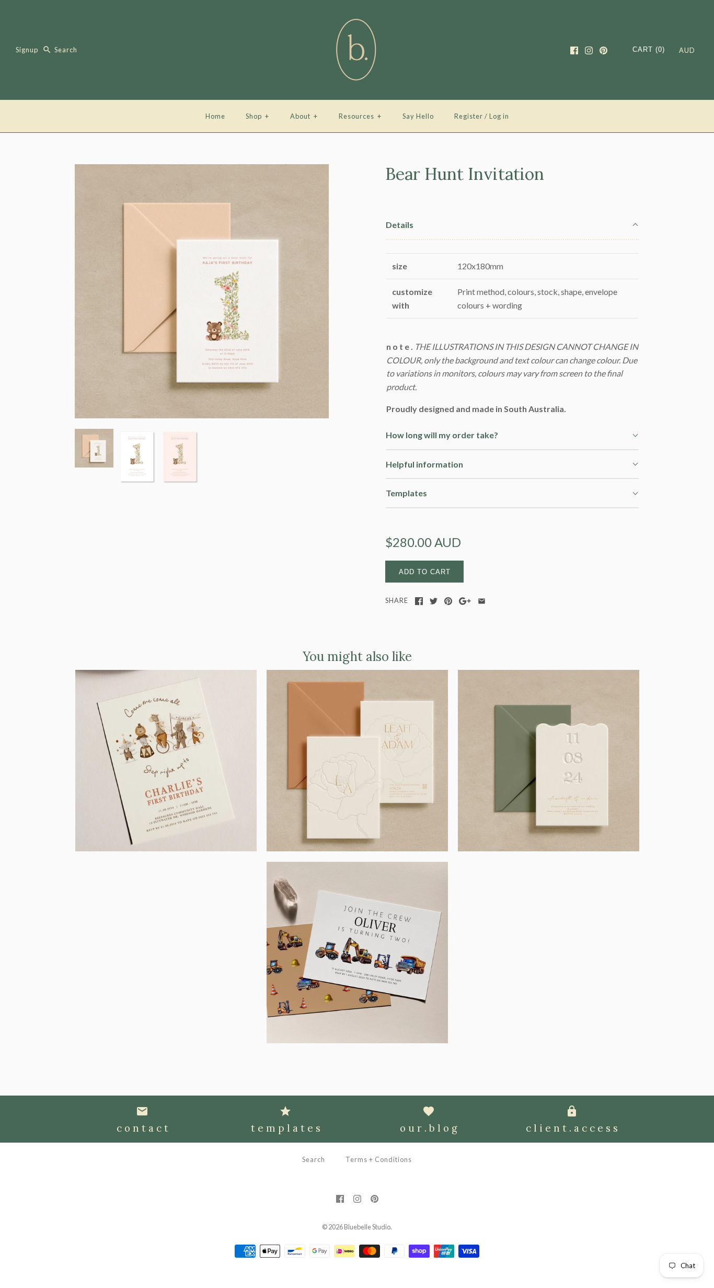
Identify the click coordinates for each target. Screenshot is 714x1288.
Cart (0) (648, 49)
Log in (499, 116)
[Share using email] (482, 601)
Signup (27, 49)
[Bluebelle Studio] (357, 17)
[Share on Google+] (465, 601)
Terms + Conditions (379, 1159)
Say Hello (418, 116)
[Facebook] (574, 50)
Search (313, 1159)
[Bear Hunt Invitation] (202, 171)
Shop (257, 116)
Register (468, 116)
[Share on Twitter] (433, 601)
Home (215, 116)
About (304, 116)
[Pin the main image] (448, 601)
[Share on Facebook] (419, 601)
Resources (360, 116)
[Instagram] (589, 50)
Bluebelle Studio (367, 1227)
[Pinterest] (603, 50)
